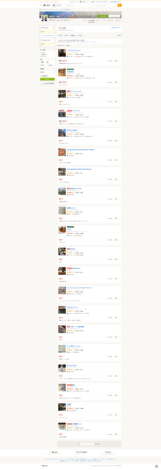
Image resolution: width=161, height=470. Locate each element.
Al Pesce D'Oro (72, 366)
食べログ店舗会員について (95, 459)
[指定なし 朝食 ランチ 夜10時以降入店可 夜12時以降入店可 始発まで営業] (47, 72)
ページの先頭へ (156, 466)
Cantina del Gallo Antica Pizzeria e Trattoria (80, 150)
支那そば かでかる (75, 188)
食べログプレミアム (70, 460)
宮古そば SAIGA (72, 130)
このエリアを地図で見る (47, 35)
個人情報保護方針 (83, 460)
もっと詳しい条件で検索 (48, 83)
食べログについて (74, 2)
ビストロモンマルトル (73, 50)
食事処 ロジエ (71, 208)
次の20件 (97, 444)
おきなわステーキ (72, 307)
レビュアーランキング (50, 9)
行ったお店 (99, 2)
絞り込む (47, 79)
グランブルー (76, 111)
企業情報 (93, 460)
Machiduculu (76, 268)
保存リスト (106, 2)
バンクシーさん (59, 9)
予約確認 (92, 2)
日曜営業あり (45, 75)
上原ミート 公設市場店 (77, 327)
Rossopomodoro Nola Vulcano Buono (79, 169)
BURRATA (70, 72)
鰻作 (73, 385)
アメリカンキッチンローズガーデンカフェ (80, 288)
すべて (43, 52)
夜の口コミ (44, 54)
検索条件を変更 (115, 27)
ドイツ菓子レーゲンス (73, 346)
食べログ (44, 5)
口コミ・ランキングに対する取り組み (68, 459)
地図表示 (120, 35)
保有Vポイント (85, 2)
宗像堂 (69, 404)
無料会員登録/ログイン (116, 2)
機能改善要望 (62, 460)
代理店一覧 (99, 460)
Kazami (72, 249)
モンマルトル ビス (75, 91)
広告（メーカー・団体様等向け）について (109, 459)
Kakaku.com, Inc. (102, 465)
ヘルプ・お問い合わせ (48, 459)
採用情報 (89, 460)
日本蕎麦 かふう (77, 424)
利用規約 (76, 460)
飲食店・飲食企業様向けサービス (82, 459)
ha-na (69, 229)
